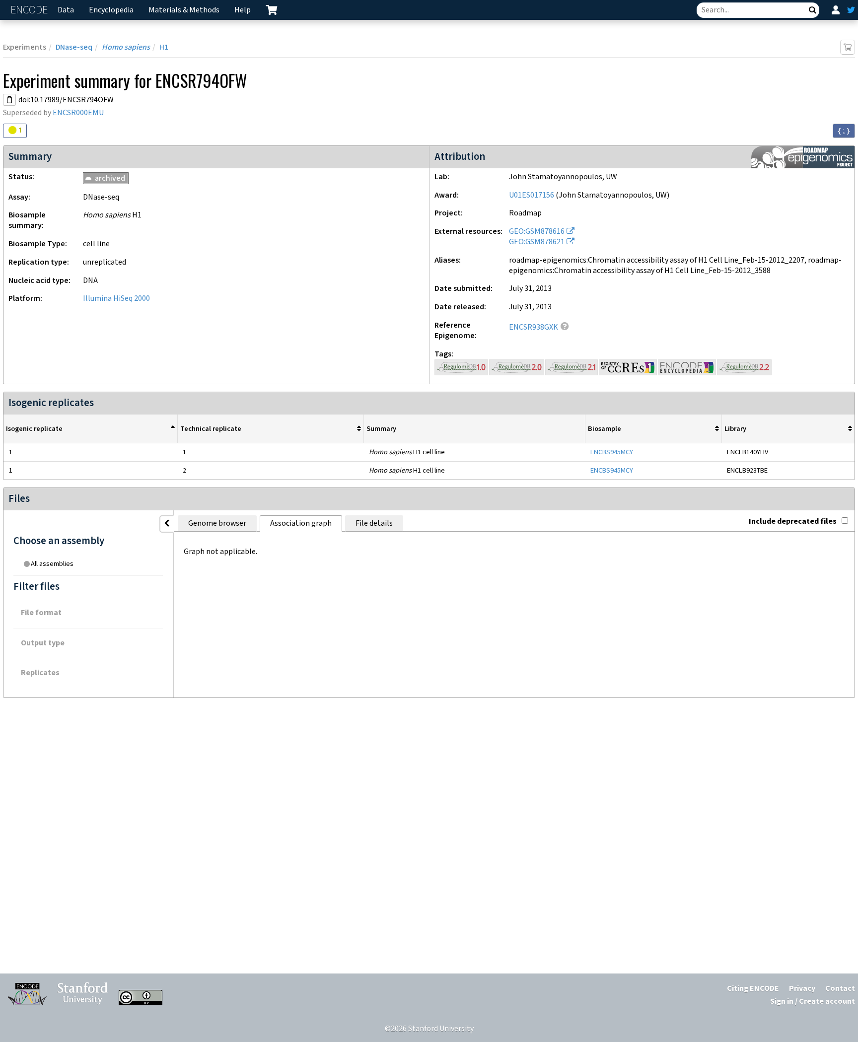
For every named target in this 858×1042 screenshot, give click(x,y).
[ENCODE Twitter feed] (851, 10)
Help (242, 10)
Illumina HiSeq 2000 (116, 298)
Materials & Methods (183, 10)
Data (66, 10)
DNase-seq (74, 47)
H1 (163, 47)
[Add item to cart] (847, 47)
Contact (840, 988)
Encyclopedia (111, 10)
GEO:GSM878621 (537, 242)
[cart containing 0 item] (271, 10)
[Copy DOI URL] (9, 100)
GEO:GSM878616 (537, 231)
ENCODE (30, 10)
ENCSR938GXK (533, 327)
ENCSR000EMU (78, 113)
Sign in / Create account (812, 1001)
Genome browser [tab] (217, 523)
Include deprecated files (793, 521)
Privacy (802, 988)
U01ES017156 (531, 195)
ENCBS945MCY (611, 452)
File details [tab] (374, 523)
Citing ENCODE (753, 988)
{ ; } (844, 130)
